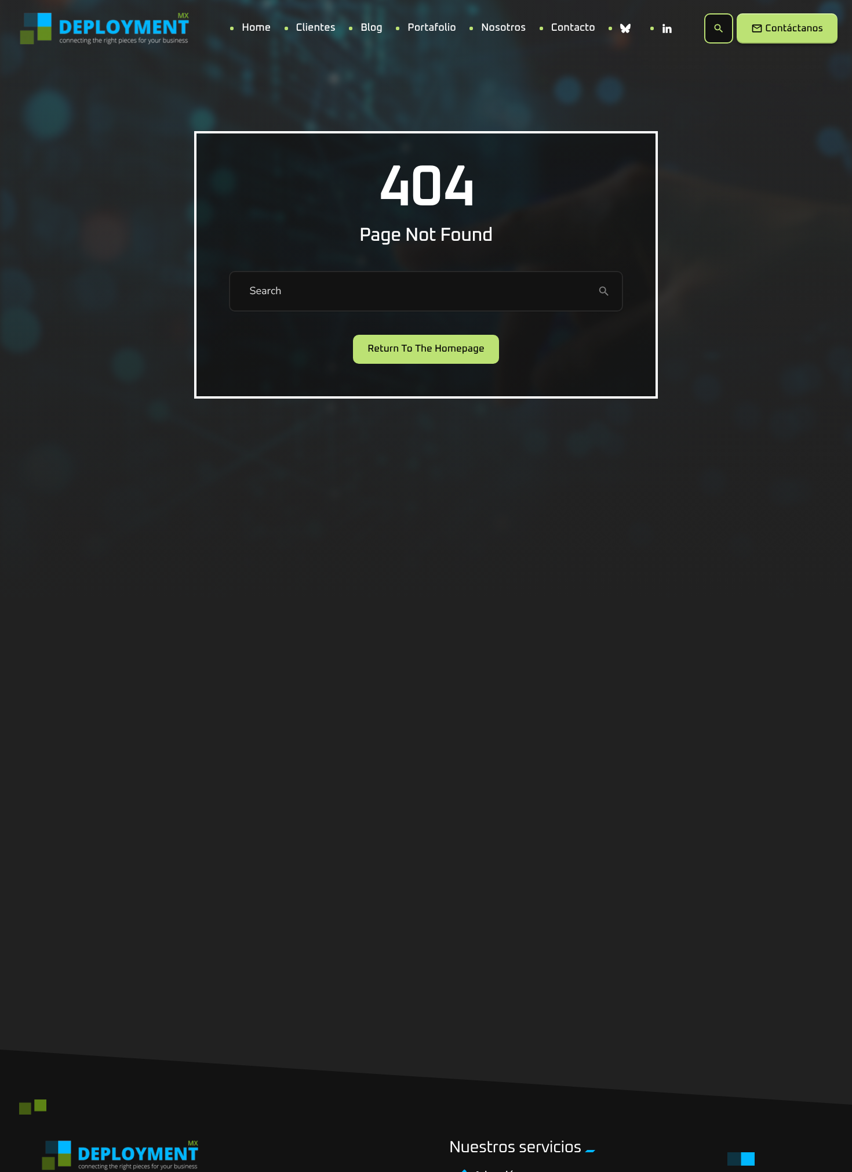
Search (265, 291)
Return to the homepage (425, 349)
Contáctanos (787, 28)
